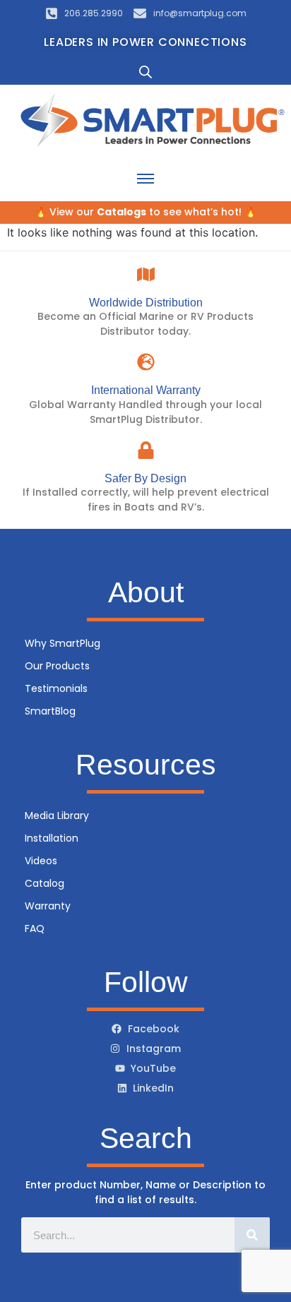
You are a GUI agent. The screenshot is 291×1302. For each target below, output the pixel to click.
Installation (51, 838)
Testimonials (56, 688)
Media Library (57, 815)
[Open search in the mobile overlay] (145, 72)
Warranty (48, 906)
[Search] (252, 1235)
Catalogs (121, 212)
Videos (41, 861)
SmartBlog (50, 711)
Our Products (57, 666)
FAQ (34, 928)
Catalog (44, 883)
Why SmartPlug (62, 643)
